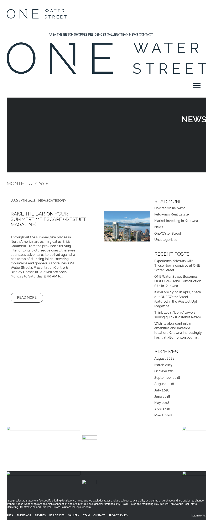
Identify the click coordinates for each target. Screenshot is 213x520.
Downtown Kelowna (169, 208)
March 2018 (163, 415)
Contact (146, 34)
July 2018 (161, 390)
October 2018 (165, 371)
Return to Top (198, 462)
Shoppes (80, 34)
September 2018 (167, 378)
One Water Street (167, 233)
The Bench (65, 34)
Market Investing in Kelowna (176, 221)
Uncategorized (165, 240)
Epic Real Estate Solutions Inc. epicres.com (65, 454)
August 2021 (164, 358)
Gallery (113, 34)
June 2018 (162, 397)
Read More (27, 298)
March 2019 (163, 365)
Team (124, 34)
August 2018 (164, 384)
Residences (97, 34)
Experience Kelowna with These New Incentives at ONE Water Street (177, 265)
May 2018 (161, 403)
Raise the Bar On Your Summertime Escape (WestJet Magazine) (48, 219)
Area (52, 34)
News (133, 34)
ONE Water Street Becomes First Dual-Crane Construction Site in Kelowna (177, 281)
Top (203, 510)
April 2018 (162, 409)
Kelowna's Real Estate (171, 214)
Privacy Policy (118, 462)
